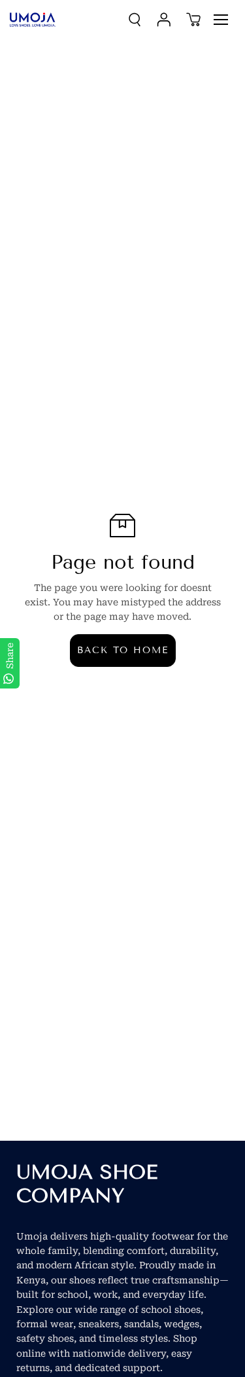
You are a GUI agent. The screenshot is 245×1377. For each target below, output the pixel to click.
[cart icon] (193, 20)
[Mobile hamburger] (220, 19)
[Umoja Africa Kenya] (33, 19)
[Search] (135, 20)
